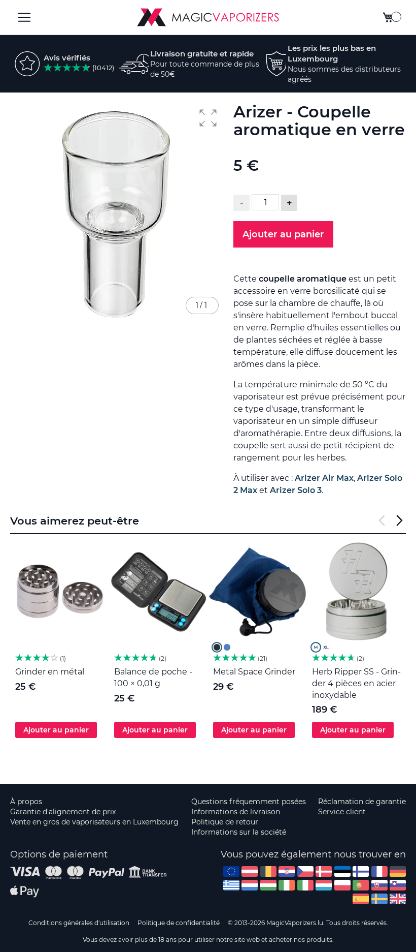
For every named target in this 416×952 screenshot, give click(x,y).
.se (379, 899)
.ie (287, 885)
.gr (231, 885)
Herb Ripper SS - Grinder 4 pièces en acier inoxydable (356, 683)
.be (268, 871)
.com (231, 871)
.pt (361, 885)
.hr (287, 871)
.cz (305, 871)
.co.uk (398, 899)
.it (305, 885)
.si (398, 885)
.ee (342, 871)
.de (398, 871)
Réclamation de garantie (362, 801)
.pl (342, 885)
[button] (208, 118)
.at (249, 871)
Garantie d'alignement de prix (63, 811)
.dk (324, 871)
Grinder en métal (49, 672)
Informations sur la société (238, 832)
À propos (26, 801)
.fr (379, 871)
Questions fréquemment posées (248, 801)
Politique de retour (224, 821)
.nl (249, 885)
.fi (361, 871)
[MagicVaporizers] (208, 17)
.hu (268, 885)
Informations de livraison (235, 811)
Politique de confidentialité (178, 923)
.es (361, 899)
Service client (342, 811)
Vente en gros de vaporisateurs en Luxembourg (94, 821)
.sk (379, 885)
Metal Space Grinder (254, 672)
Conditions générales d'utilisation (78, 923)
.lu (324, 885)
